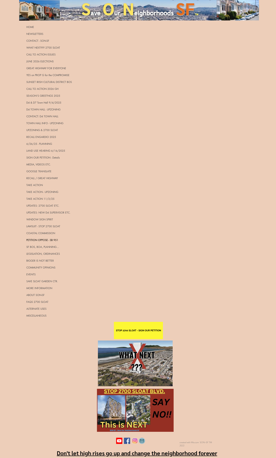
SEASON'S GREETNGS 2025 (43, 95)
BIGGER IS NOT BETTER (40, 260)
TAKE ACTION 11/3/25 (40, 199)
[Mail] (142, 441)
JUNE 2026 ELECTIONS (40, 61)
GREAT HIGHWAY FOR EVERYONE (43, 68)
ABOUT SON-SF (35, 295)
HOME (30, 27)
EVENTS (31, 274)
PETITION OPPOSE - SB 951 (42, 240)
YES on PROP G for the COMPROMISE (43, 75)
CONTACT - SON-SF (37, 41)
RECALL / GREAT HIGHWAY (42, 178)
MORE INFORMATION (39, 288)
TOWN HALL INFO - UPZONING (43, 123)
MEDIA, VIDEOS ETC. (38, 164)
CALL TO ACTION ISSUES (41, 54)
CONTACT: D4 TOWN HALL (42, 116)
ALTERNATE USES (36, 309)
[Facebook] (127, 441)
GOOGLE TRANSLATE (38, 171)
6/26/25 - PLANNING (39, 144)
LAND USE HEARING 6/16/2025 (43, 150)
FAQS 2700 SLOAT (37, 302)
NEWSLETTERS (34, 34)
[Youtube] (119, 441)
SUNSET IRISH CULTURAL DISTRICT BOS (43, 82)
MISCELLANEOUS (36, 315)
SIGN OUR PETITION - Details (43, 157)
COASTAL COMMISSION (40, 233)
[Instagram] (135, 441)
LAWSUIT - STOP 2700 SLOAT (43, 226)
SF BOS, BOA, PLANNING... (42, 247)
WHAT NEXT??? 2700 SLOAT (43, 47)
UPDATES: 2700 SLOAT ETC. (42, 205)
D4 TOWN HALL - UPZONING (43, 109)
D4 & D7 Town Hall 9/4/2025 (43, 102)
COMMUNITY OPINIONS (40, 267)
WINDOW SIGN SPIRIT (39, 219)
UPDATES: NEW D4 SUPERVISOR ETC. (43, 212)
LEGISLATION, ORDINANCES (43, 254)
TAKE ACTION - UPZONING (42, 192)
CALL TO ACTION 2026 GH (42, 89)
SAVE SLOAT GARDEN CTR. (42, 281)
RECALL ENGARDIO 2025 (41, 137)
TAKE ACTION (34, 185)
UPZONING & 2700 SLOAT (42, 130)
